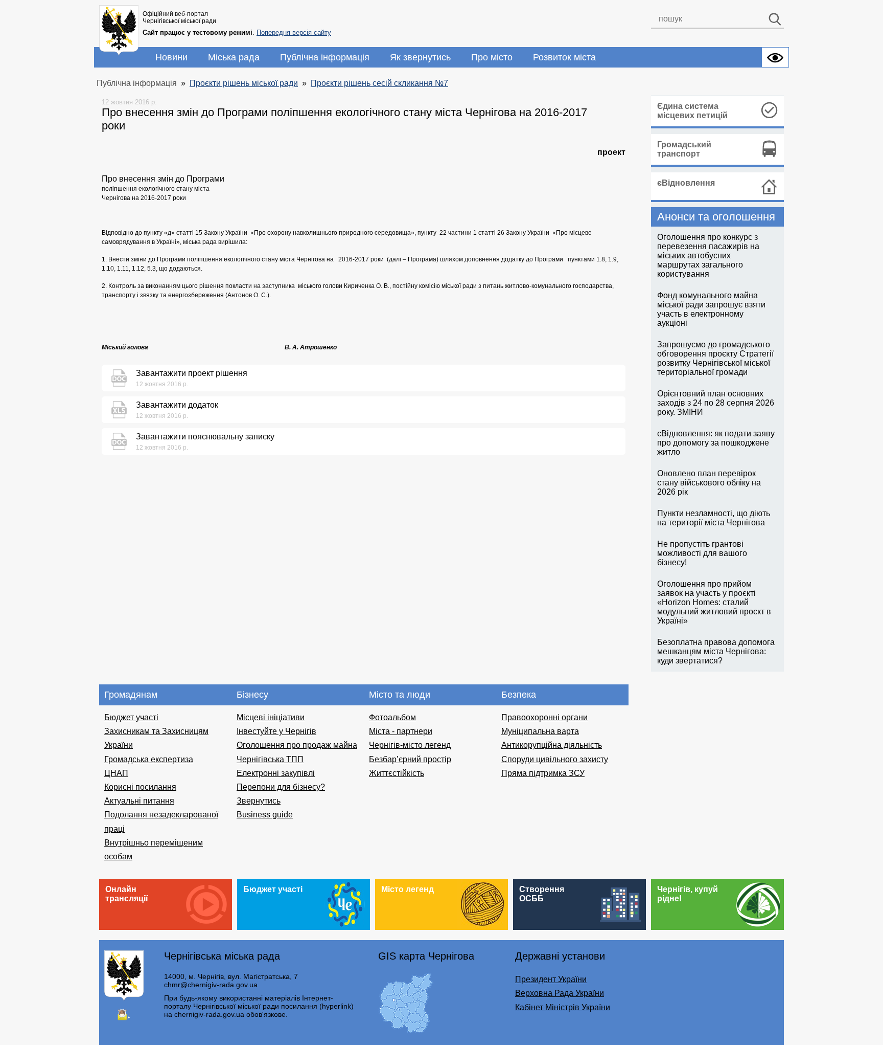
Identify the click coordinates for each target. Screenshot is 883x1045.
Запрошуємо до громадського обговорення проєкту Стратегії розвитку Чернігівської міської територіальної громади (715, 358)
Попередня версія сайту (294, 32)
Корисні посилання (140, 787)
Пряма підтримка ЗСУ (543, 773)
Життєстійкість (396, 773)
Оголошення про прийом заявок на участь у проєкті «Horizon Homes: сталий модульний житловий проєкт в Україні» (714, 602)
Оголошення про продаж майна (297, 745)
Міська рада (234, 57)
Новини (171, 57)
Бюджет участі (131, 717)
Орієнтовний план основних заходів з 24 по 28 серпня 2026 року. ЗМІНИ (715, 402)
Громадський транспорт (684, 149)
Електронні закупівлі (276, 773)
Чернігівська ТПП (270, 759)
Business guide (265, 814)
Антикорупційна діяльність (551, 745)
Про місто (492, 57)
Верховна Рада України (559, 993)
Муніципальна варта (540, 731)
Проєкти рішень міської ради (244, 83)
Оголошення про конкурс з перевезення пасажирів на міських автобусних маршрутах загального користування (708, 255)
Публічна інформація (324, 57)
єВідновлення (686, 183)
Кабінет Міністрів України (562, 1007)
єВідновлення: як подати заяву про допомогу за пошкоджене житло (716, 442)
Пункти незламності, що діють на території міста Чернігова (713, 518)
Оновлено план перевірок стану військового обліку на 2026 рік (709, 482)
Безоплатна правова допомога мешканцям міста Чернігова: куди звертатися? (716, 651)
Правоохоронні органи (544, 717)
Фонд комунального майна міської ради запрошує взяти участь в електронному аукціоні (711, 309)
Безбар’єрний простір (410, 759)
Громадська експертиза (148, 759)
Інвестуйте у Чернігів (276, 731)
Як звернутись (420, 57)
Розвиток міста (564, 57)
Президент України (551, 979)
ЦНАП (116, 773)
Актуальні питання (139, 800)
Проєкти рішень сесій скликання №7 (379, 83)
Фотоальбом (392, 717)
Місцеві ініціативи (271, 717)
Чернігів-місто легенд (410, 745)
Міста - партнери (400, 731)
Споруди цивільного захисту (554, 759)
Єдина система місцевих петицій (692, 111)
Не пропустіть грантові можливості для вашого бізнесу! (702, 553)
